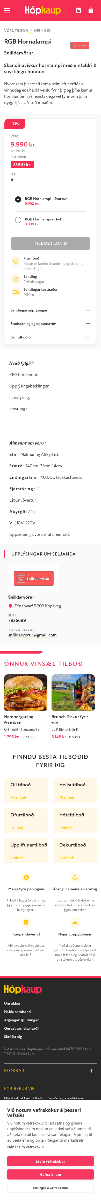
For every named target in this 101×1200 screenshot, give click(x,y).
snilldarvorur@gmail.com (32, 635)
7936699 (17, 620)
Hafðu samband (17, 1011)
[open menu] (7, 10)
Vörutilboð (16, 31)
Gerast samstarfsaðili (22, 1028)
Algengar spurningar (21, 1020)
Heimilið (42, 31)
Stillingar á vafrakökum (50, 1188)
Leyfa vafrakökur (50, 1161)
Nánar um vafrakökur (25, 1146)
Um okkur (12, 1003)
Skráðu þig (13, 1036)
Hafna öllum (50, 1174)
